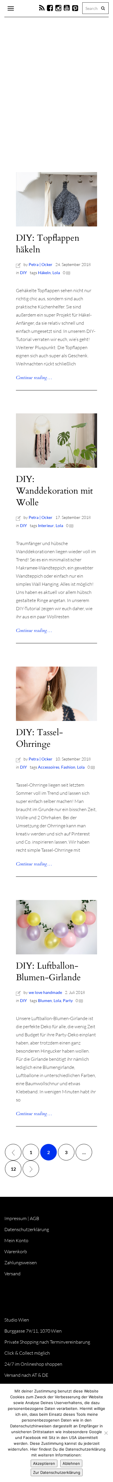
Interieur (46, 525)
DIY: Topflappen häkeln (47, 244)
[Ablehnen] (106, 1433)
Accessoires (48, 767)
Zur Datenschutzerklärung (56, 1472)
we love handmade (45, 992)
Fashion (68, 767)
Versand (12, 1273)
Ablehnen (71, 1463)
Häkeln (44, 272)
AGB (34, 1218)
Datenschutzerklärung (26, 1229)
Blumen (45, 1000)
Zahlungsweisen (20, 1262)
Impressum (15, 1218)
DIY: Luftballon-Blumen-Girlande (48, 971)
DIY (23, 272)
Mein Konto (16, 1240)
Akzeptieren (44, 1463)
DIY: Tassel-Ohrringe (39, 738)
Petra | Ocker (40, 264)
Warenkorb (15, 1251)
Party (68, 1000)
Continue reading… (34, 377)
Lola (56, 272)
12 (13, 1169)
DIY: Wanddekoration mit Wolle (54, 490)
